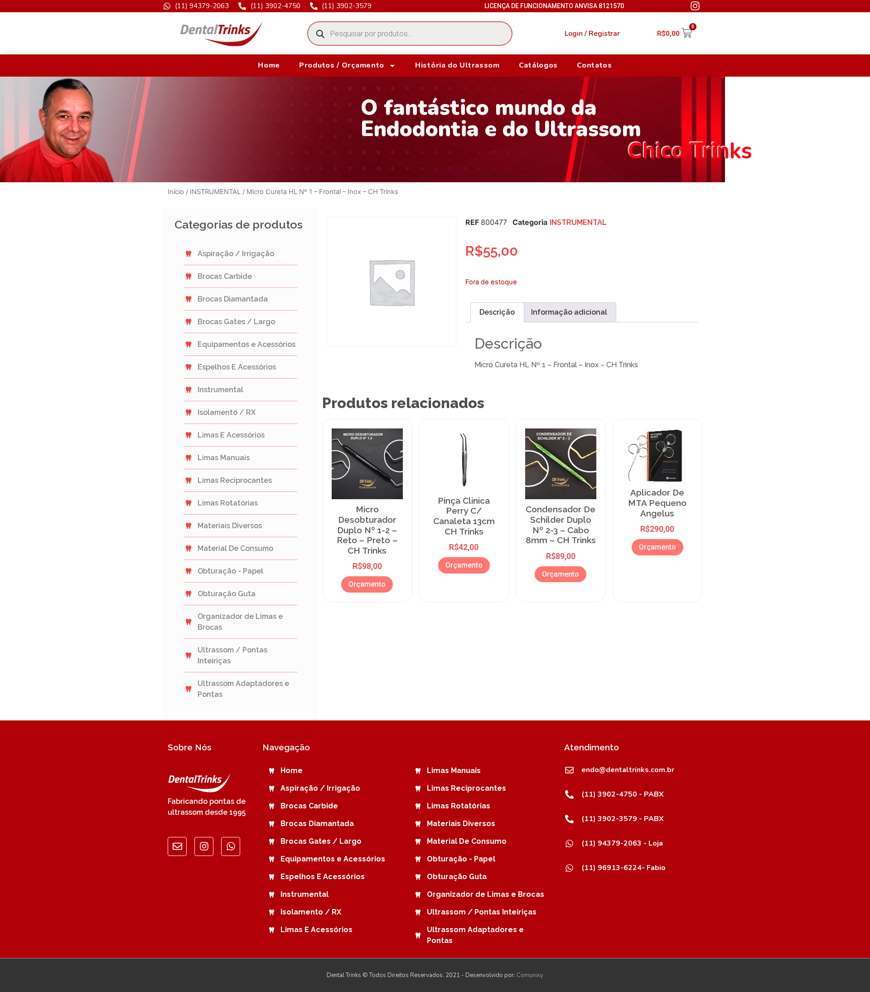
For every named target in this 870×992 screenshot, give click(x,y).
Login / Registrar (592, 34)
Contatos (594, 65)
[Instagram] (203, 846)
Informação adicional (569, 312)
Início (176, 192)
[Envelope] (177, 846)
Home (269, 65)
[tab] (497, 312)
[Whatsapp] (230, 846)
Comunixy (530, 975)
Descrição (497, 312)
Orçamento (367, 584)
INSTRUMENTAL (215, 192)
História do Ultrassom (457, 65)
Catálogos (538, 65)
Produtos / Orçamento (341, 65)
